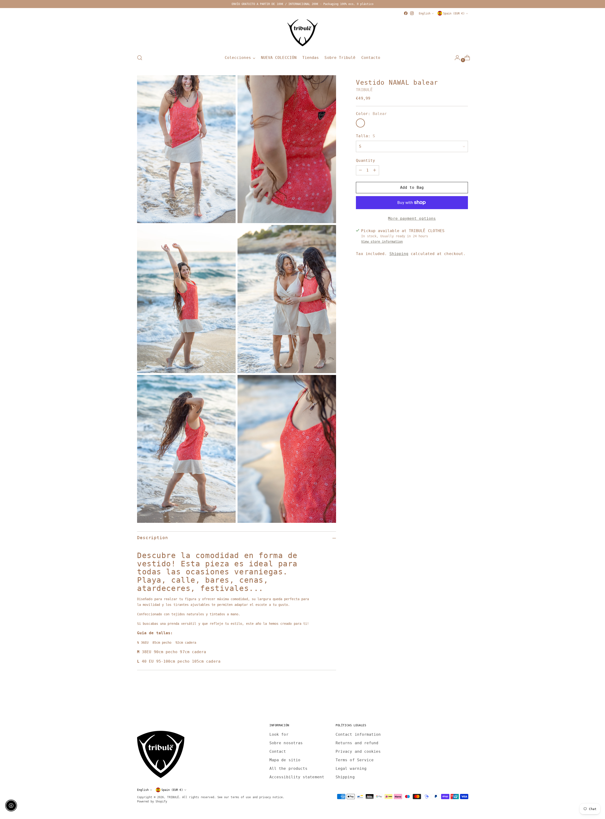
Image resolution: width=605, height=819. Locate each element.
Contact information (358, 734)
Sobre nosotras (286, 743)
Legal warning (351, 768)
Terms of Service (355, 760)
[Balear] (360, 123)
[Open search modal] (139, 57)
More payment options (412, 218)
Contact (277, 751)
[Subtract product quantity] (360, 170)
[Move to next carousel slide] (464, 702)
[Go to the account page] (455, 57)
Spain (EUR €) (454, 13)
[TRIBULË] (302, 33)
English (424, 13)
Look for (279, 734)
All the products (288, 768)
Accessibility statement (296, 777)
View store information (382, 241)
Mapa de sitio (284, 760)
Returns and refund (357, 743)
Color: (371, 113)
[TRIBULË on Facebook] (406, 13)
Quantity (365, 160)
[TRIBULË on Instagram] (412, 13)
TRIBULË (364, 90)
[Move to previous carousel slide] (453, 702)
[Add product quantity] (374, 170)
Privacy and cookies (358, 751)
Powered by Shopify (152, 801)
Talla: (365, 136)
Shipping (399, 253)
